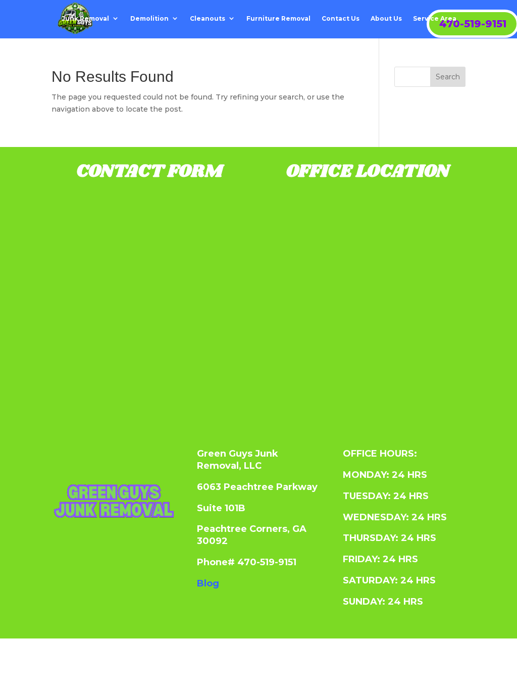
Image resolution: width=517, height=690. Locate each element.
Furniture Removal (278, 18)
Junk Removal (85, 18)
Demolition (149, 18)
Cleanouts (207, 18)
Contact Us (340, 18)
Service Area (434, 18)
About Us (386, 18)
